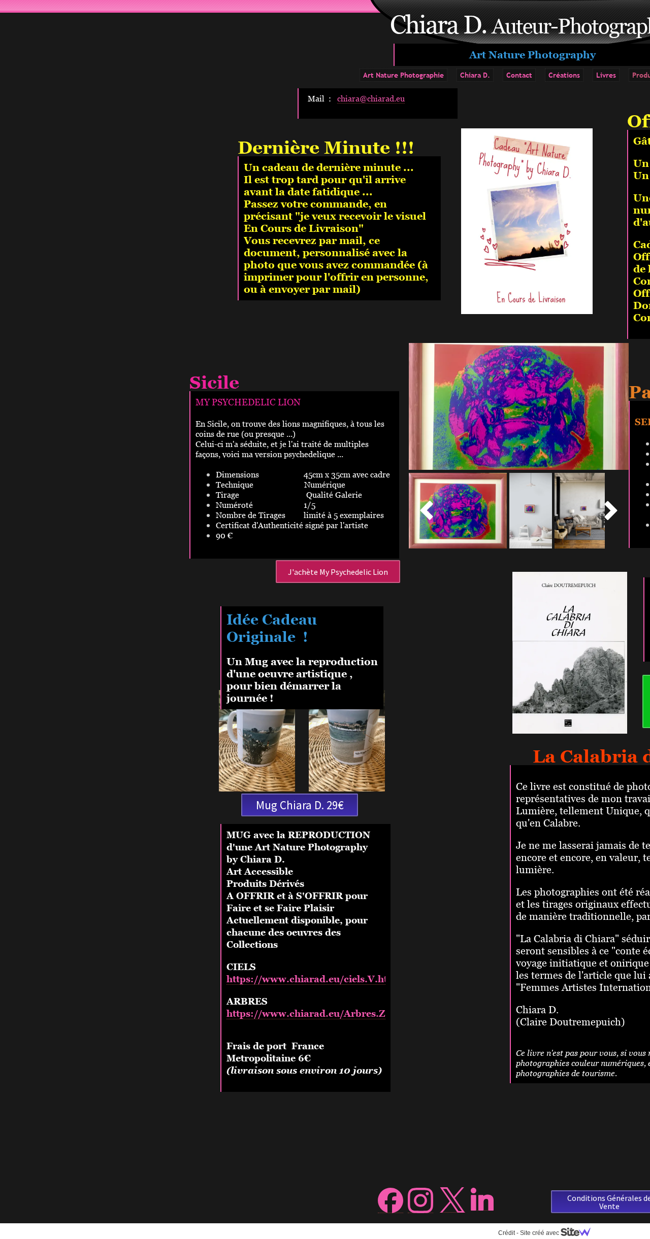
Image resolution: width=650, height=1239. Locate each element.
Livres (606, 75)
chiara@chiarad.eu (371, 98)
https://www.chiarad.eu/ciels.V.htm (311, 979)
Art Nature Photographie (403, 75)
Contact (519, 75)
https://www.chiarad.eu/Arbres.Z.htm (316, 1013)
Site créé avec (540, 1232)
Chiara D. (475, 75)
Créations (564, 75)
